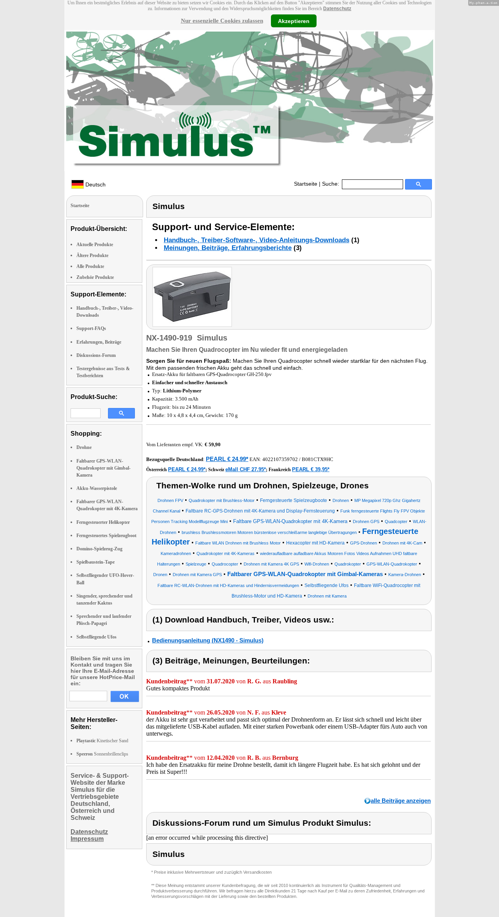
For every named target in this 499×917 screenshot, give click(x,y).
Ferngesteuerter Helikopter (103, 522)
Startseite (305, 184)
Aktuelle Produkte (94, 244)
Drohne (84, 447)
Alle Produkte (90, 266)
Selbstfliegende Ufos (96, 637)
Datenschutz (337, 8)
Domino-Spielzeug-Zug (99, 549)
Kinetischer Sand (102, 740)
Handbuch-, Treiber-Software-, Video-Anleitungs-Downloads (256, 240)
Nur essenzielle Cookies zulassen (222, 21)
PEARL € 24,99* (227, 459)
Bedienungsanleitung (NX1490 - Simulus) (208, 640)
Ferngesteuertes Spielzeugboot (106, 535)
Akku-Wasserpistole (96, 488)
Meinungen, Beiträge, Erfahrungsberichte (228, 248)
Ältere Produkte (92, 255)
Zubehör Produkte (95, 277)
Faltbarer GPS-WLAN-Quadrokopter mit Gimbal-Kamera (103, 468)
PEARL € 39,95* (310, 469)
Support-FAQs (91, 328)
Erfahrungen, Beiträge (98, 342)
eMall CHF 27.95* (245, 469)
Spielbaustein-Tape (95, 562)
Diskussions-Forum (96, 355)
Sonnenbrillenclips (102, 754)
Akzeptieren (294, 21)
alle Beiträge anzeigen (401, 800)
